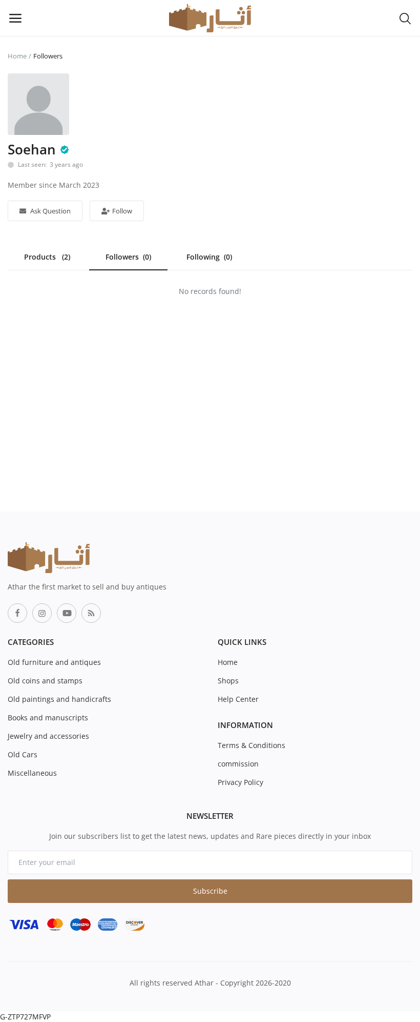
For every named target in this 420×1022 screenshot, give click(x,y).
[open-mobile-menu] (15, 18)
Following (209, 257)
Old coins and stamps (45, 680)
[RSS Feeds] (91, 613)
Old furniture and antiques (54, 662)
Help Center (238, 699)
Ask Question (50, 210)
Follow (121, 210)
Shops (228, 680)
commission (238, 764)
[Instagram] (42, 613)
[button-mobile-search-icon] (405, 18)
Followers (128, 257)
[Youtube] (66, 613)
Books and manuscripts (48, 717)
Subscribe (210, 891)
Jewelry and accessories (48, 736)
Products (47, 257)
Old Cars (22, 754)
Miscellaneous (32, 773)
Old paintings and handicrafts (59, 699)
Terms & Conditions (251, 745)
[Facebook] (17, 613)
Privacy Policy (240, 782)
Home (17, 56)
